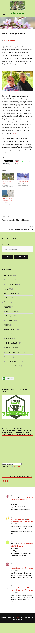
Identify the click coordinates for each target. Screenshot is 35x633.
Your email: (5, 245)
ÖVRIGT (7, 302)
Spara (8, 298)
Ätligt (8, 334)
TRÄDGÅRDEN (9, 330)
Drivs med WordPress (8, 617)
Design (8, 338)
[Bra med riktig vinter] (23, 176)
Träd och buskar (12, 366)
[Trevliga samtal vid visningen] (8, 176)
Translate (17, 466)
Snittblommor (11, 284)
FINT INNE (8, 275)
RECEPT (7, 307)
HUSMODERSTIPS (10, 294)
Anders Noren (17, 619)
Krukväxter (10, 280)
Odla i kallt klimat (12, 348)
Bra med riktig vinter (22, 181)
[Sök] (30, 13)
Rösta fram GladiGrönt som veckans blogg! (8, 199)
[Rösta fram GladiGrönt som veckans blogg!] (8, 193)
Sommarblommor (12, 361)
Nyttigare (9, 316)
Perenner (9, 357)
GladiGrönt (17, 13)
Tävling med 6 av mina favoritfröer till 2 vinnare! (22, 499)
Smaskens (9, 320)
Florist (6, 289)
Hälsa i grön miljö (12, 343)
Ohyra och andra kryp (13, 352)
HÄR (14, 133)
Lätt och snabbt (11, 311)
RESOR (6, 325)
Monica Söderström (11, 40)
